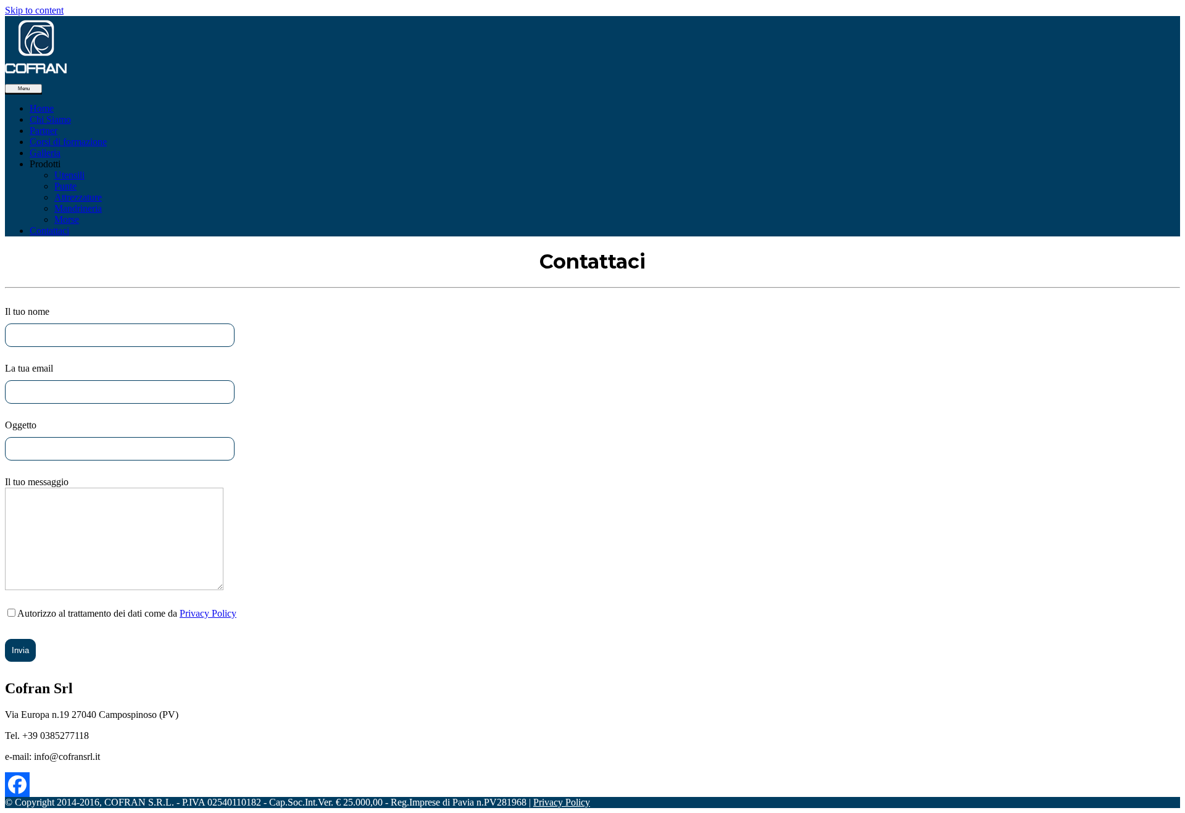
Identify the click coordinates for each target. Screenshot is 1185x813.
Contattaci (49, 230)
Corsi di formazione (68, 141)
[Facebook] (17, 784)
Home (42, 108)
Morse (66, 219)
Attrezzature (78, 197)
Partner (43, 130)
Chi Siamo (50, 119)
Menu (24, 88)
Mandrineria (78, 208)
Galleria (45, 153)
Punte (65, 186)
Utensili (69, 175)
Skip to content (34, 10)
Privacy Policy (208, 613)
